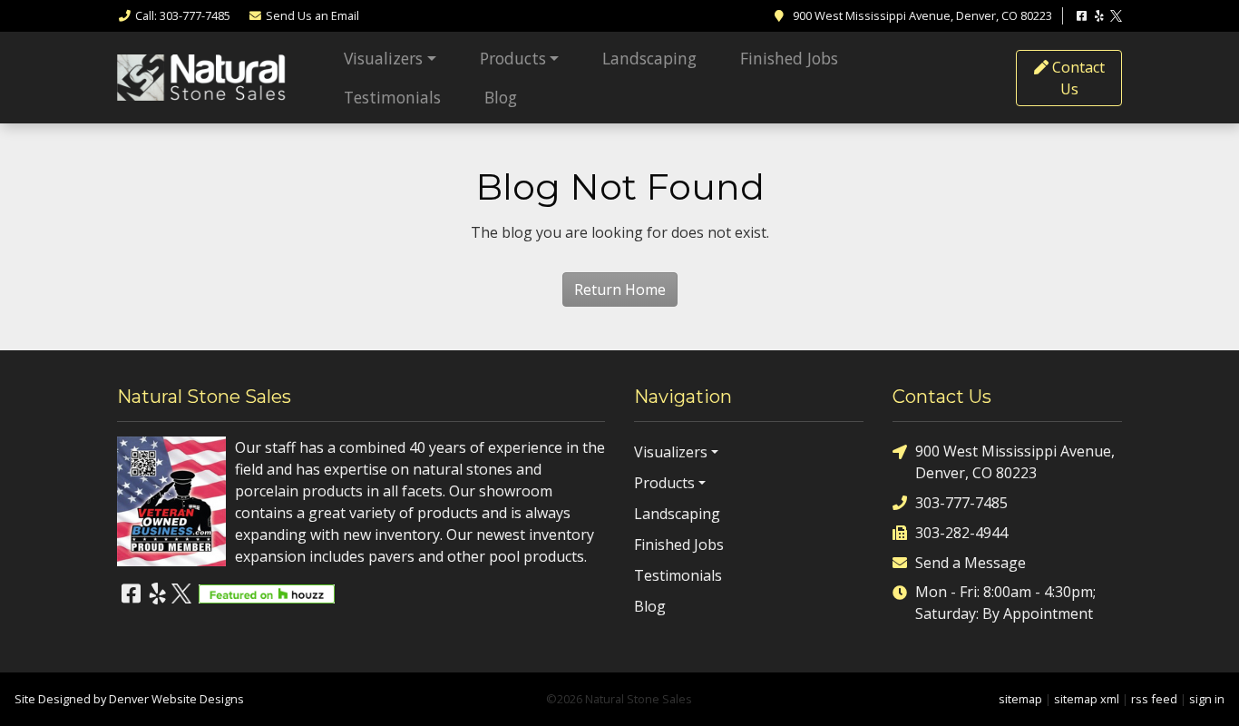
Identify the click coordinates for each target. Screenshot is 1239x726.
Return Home (620, 289)
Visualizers (383, 58)
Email (312, 15)
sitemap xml (1086, 699)
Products (513, 58)
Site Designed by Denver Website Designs (129, 699)
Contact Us (1077, 78)
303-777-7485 (961, 503)
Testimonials (392, 97)
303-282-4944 (961, 533)
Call (182, 15)
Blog (500, 97)
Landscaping (649, 58)
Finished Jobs (789, 58)
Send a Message (970, 563)
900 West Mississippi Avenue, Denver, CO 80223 (1015, 462)
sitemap (1020, 699)
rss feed (1154, 699)
